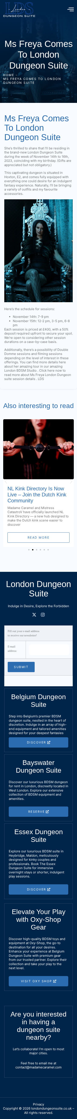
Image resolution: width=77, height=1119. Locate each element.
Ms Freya (37, 375)
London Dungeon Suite (45, 152)
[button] (6, 481)
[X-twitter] (34, 615)
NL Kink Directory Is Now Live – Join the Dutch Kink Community (36, 494)
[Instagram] (43, 615)
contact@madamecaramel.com (38, 1067)
